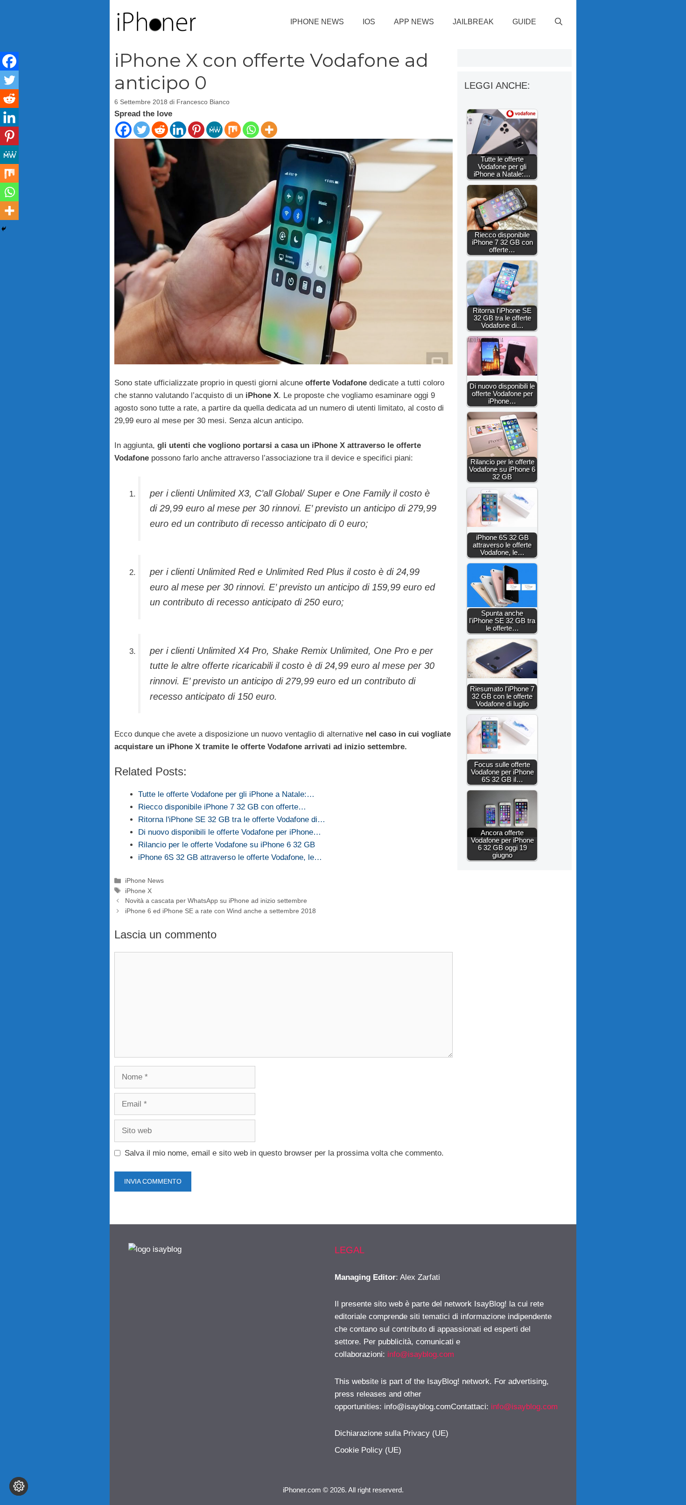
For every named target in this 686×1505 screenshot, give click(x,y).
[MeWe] (214, 129)
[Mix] (232, 129)
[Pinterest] (196, 129)
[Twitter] (141, 129)
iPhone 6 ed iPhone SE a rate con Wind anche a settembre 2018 (220, 911)
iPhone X (138, 890)
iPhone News (317, 22)
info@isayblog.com (420, 1354)
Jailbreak (473, 22)
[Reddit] (160, 129)
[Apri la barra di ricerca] (559, 22)
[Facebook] (123, 129)
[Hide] (3, 229)
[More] (269, 129)
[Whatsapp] (251, 129)
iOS (369, 22)
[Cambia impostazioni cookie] (18, 1486)
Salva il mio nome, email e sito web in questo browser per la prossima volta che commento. (284, 1153)
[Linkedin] (178, 129)
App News (414, 22)
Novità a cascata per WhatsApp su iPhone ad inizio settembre (216, 900)
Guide (524, 22)
